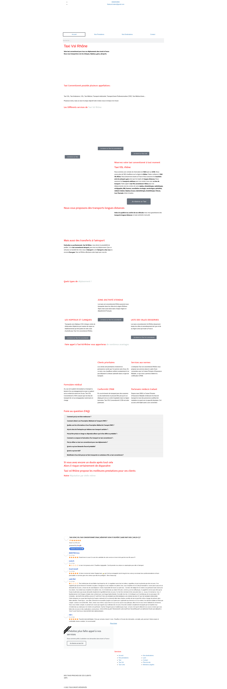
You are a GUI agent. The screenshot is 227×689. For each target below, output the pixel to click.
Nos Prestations (99, 34)
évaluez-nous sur (75, 548)
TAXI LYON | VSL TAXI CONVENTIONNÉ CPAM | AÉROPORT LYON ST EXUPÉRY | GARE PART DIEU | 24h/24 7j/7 (105, 537)
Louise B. (71, 561)
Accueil (74, 34)
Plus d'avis (113, 623)
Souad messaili (73, 569)
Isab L (70, 615)
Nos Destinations (127, 34)
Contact (152, 34)
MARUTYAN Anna (74, 553)
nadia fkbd (72, 579)
